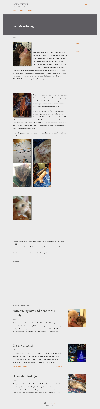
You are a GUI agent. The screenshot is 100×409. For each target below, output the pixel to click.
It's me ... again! (23, 345)
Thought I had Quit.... (27, 376)
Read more (59, 336)
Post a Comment (23, 336)
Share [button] (77, 43)
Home (14, 10)
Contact (30, 10)
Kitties (77, 51)
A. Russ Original (20, 4)
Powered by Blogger (51, 403)
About (21, 10)
